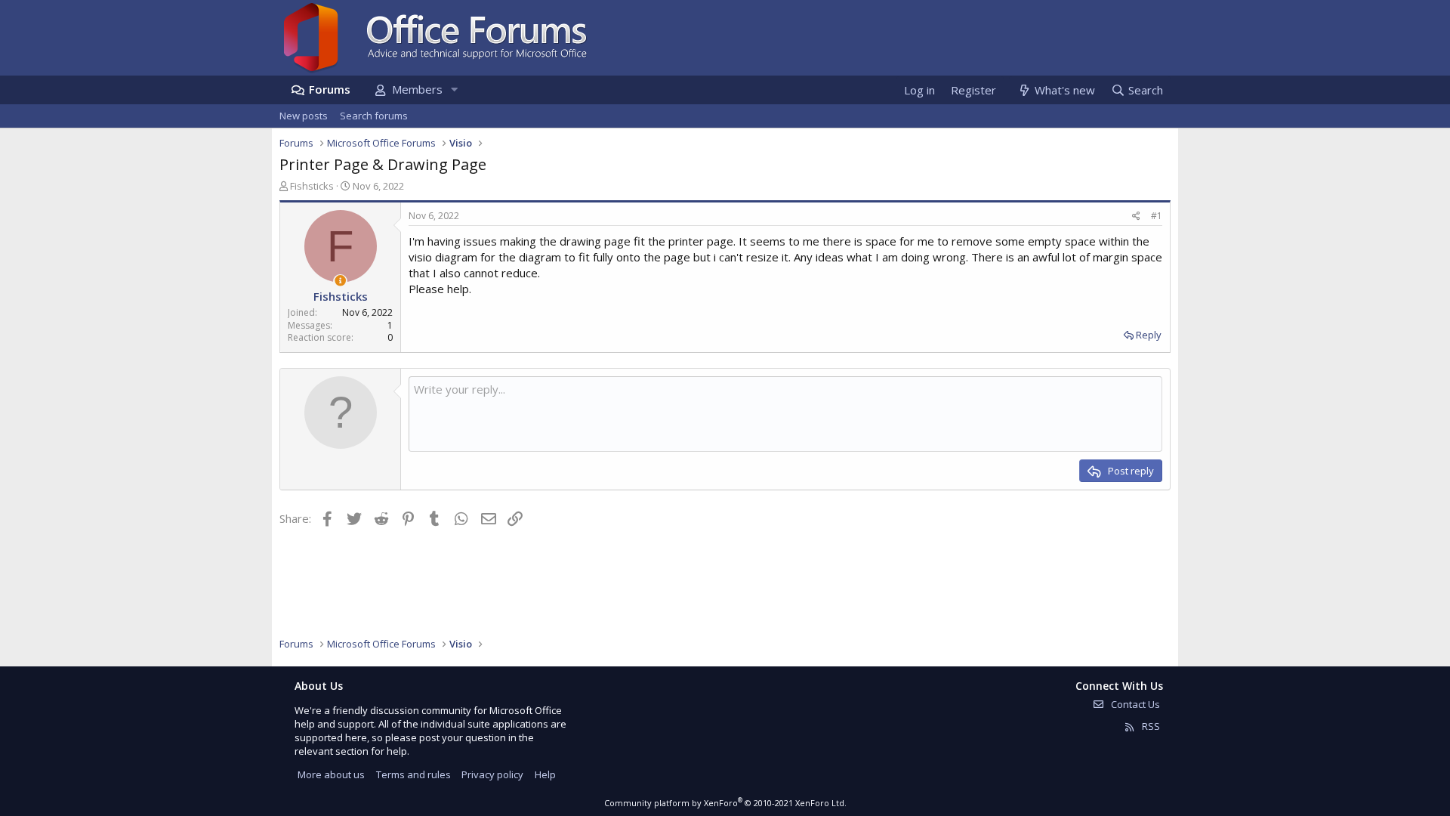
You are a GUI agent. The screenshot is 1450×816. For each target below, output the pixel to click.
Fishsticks (312, 186)
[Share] (1136, 216)
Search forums (374, 115)
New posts (303, 115)
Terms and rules (413, 774)
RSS (1150, 726)
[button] (453, 90)
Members (417, 89)
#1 (1156, 215)
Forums (329, 89)
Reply (1149, 335)
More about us (331, 774)
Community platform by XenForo (725, 802)
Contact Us (1134, 704)
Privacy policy (492, 774)
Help (545, 774)
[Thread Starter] (340, 281)
